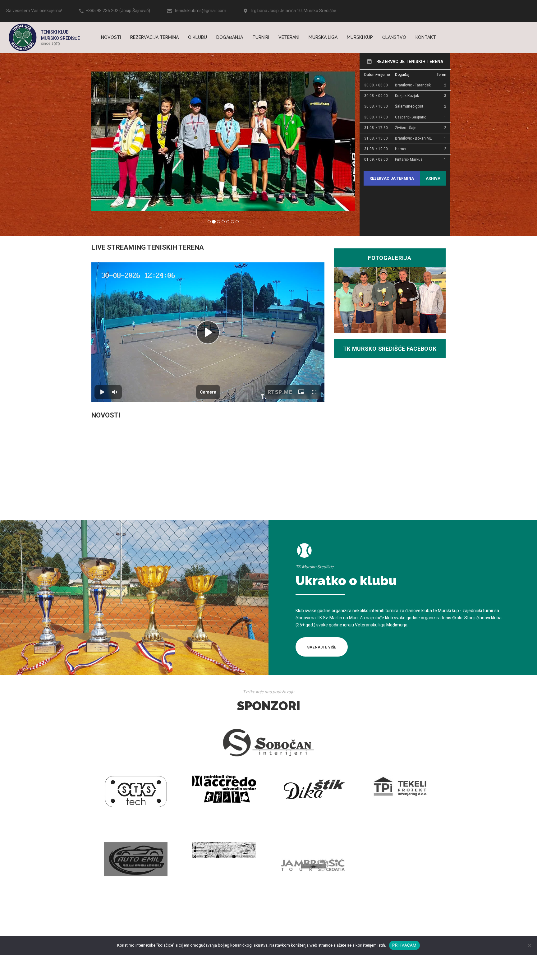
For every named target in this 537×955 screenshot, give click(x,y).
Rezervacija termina (154, 37)
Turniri (260, 37)
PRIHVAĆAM (404, 945)
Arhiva (433, 178)
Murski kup (360, 37)
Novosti (111, 37)
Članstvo (394, 37)
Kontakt (425, 37)
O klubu (197, 37)
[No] (529, 945)
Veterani (288, 37)
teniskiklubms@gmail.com (200, 10)
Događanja (229, 37)
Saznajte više (321, 647)
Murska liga (323, 37)
